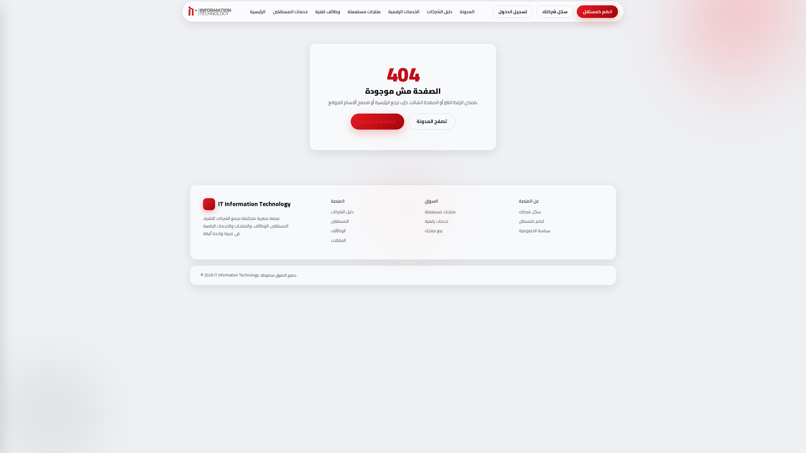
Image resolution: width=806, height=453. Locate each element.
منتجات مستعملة (364, 11)
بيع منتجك (433, 230)
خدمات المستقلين (290, 11)
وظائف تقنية (327, 11)
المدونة (467, 11)
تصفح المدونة (432, 121)
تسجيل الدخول (512, 12)
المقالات (338, 240)
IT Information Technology (254, 204)
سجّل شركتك (555, 12)
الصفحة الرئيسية (377, 121)
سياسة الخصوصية (534, 230)
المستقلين (340, 221)
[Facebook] (587, 275)
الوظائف (338, 230)
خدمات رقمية (436, 221)
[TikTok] (603, 275)
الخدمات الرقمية (403, 11)
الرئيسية (257, 11)
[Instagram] (595, 275)
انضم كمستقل (597, 12)
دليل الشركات (439, 11)
